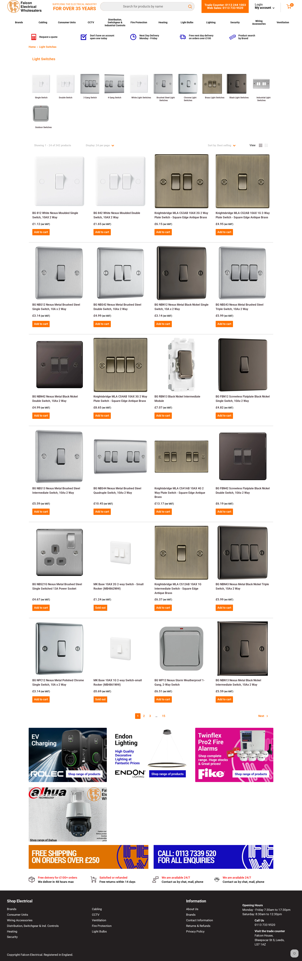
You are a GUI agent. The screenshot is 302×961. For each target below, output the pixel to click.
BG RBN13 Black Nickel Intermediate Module (177, 399)
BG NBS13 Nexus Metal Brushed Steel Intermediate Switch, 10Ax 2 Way (56, 490)
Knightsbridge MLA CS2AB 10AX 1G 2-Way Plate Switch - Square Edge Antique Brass (243, 215)
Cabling (43, 22)
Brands (19, 22)
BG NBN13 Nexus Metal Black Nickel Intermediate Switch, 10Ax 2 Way (238, 682)
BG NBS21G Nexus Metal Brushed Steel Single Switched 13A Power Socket (57, 586)
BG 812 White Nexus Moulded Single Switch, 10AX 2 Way (55, 215)
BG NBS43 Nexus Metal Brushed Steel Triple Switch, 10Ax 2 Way (239, 307)
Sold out (100, 607)
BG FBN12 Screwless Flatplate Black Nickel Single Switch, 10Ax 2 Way (243, 399)
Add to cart (41, 232)
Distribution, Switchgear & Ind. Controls (33, 926)
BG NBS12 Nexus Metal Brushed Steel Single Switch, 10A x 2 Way (56, 307)
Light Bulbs (187, 22)
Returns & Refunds (198, 926)
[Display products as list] (266, 145)
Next (261, 716)
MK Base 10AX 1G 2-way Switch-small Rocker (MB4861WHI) (118, 682)
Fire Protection (139, 22)
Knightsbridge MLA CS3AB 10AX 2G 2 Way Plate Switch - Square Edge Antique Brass (181, 215)
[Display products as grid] (260, 145)
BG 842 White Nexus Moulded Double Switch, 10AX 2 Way (117, 215)
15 (163, 716)
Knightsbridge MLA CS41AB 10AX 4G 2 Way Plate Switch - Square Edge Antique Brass (179, 493)
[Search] (190, 6)
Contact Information (199, 920)
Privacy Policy (195, 931)
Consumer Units (67, 22)
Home (32, 46)
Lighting (210, 22)
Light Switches (47, 46)
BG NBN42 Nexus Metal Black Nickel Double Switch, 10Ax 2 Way (55, 399)
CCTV (91, 22)
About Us (192, 909)
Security (235, 22)
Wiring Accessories (259, 22)
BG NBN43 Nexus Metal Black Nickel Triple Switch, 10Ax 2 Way (242, 586)
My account (263, 7)
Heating (163, 22)
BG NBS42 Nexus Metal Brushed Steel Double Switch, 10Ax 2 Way (117, 307)
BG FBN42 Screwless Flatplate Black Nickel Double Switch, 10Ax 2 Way (243, 490)
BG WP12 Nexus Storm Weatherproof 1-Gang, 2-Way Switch (179, 682)
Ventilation (283, 22)
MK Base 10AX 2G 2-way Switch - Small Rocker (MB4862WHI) (118, 586)
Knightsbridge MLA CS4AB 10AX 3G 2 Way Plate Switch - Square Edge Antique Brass (120, 399)
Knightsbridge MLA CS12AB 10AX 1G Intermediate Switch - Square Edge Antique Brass (177, 589)
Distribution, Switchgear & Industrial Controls (115, 22)
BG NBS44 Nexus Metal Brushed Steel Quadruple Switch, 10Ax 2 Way (117, 490)
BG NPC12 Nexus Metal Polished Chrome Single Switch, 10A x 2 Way (58, 682)
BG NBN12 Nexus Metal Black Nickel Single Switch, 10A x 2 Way (181, 307)
